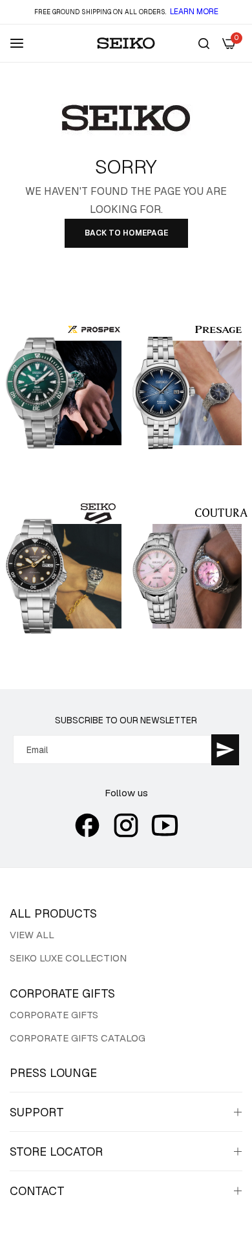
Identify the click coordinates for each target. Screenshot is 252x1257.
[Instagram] (126, 825)
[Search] (203, 43)
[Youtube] (165, 825)
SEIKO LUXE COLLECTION (68, 958)
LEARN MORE (194, 11)
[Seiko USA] (126, 43)
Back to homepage (126, 233)
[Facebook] (87, 825)
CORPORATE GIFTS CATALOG (77, 1038)
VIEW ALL (32, 935)
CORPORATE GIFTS (54, 1015)
